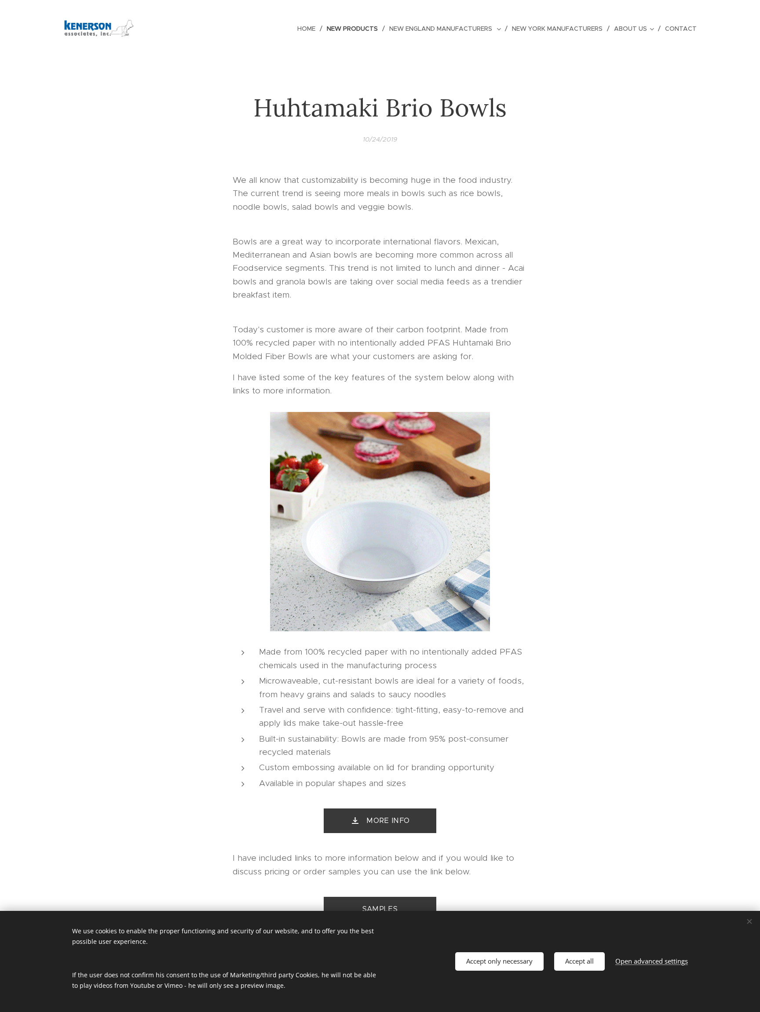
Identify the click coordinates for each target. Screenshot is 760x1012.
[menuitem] (308, 29)
